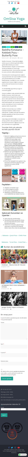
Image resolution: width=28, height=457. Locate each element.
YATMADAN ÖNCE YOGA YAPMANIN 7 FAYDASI (13, 286)
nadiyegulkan (14, 58)
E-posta (3, 352)
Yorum (2, 322)
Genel (8, 47)
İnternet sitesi (4, 361)
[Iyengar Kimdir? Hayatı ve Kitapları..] (14, 293)
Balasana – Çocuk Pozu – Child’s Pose (13, 235)
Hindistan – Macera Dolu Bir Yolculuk (13, 265)
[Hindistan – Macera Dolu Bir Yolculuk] (14, 250)
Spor (16, 47)
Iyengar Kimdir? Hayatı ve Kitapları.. (13, 307)
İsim (2, 344)
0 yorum (21, 58)
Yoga (20, 47)
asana (4, 47)
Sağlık (12, 47)
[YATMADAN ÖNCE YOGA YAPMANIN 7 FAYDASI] (14, 271)
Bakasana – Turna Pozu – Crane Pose (14, 242)
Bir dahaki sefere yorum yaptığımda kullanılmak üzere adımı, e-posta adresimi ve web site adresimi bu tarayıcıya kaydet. (13, 373)
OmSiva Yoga (14, 18)
